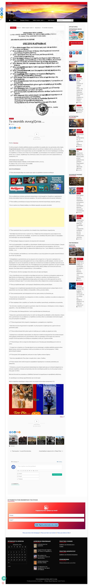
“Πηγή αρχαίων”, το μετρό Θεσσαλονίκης (21, 451)
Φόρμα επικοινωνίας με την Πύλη (67, 562)
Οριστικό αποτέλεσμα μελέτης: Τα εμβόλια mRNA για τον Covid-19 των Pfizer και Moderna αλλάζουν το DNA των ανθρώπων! (80, 295)
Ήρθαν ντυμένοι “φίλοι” (38, 20)
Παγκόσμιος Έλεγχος (79, 191)
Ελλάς (14, 20)
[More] (19, 128)
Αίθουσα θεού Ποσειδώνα (77, 42)
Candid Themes (61, 581)
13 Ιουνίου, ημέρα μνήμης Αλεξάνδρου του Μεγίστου (76, 180)
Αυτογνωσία (73, 116)
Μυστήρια (15, 143)
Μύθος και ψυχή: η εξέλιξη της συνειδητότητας (75, 67)
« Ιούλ (9, 566)
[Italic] (20, 470)
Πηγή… (61, 416)
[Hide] (0, 19)
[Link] (33, 470)
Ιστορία (78, 74)
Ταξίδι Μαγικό (51, 20)
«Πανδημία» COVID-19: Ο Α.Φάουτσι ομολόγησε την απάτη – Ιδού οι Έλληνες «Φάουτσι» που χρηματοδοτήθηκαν (80, 270)
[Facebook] (10, 128)
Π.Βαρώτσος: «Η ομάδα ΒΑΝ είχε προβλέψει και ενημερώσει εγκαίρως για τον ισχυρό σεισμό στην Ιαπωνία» (80, 228)
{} (35, 470)
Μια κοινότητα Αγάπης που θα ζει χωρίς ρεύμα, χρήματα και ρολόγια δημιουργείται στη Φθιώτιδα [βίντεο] (80, 159)
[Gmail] (17, 128)
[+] (37, 470)
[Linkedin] (15, 128)
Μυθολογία (73, 61)
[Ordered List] (26, 470)
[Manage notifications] (3, 583)
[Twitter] (13, 128)
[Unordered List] (28, 470)
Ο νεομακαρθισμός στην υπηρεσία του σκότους (76, 250)
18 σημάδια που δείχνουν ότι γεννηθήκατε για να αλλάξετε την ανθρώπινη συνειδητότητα (76, 119)
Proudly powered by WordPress (35, 581)
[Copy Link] (1, 17)
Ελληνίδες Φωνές (75, 175)
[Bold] (18, 470)
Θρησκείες (11, 118)
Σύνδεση (60, 461)
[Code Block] (31, 470)
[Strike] (24, 470)
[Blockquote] (30, 470)
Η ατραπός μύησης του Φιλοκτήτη (80, 109)
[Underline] (22, 470)
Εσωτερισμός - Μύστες (79, 132)
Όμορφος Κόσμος (24, 20)
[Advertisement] (36, 217)
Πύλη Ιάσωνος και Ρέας (19, 11)
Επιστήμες (79, 218)
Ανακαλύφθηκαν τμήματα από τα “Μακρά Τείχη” (50, 451)
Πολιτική (78, 193)
